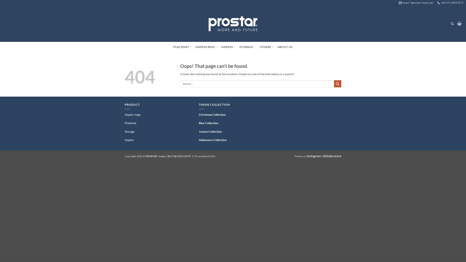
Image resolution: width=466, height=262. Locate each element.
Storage (246, 47)
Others (265, 47)
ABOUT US (285, 47)
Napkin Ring (205, 47)
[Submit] (337, 83)
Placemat (181, 47)
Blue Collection (208, 123)
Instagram (314, 156)
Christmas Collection (212, 114)
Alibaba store (332, 156)
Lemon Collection (210, 131)
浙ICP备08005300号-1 (180, 156)
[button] (452, 23)
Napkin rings (133, 114)
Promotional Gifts (205, 156)
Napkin (227, 47)
